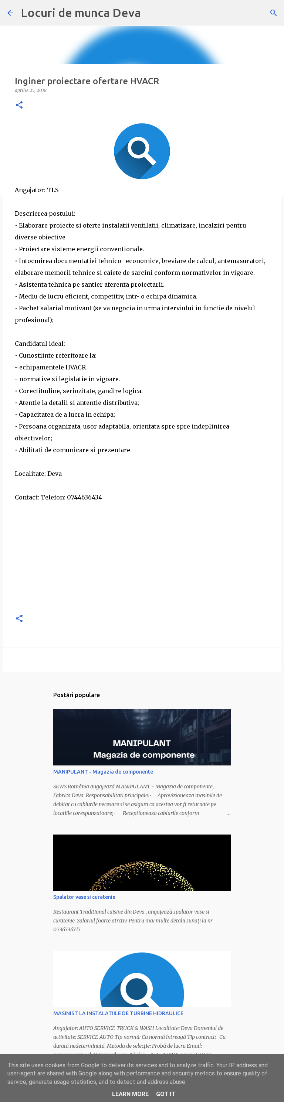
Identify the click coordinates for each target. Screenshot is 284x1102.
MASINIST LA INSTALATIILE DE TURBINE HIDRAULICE (118, 1013)
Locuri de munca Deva (81, 12)
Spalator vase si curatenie (84, 897)
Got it (165, 1094)
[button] (19, 105)
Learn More (130, 1094)
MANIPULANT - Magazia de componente (103, 772)
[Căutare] (273, 13)
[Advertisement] (142, 555)
